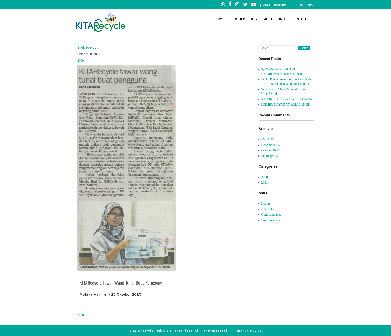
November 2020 (271, 145)
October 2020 (270, 150)
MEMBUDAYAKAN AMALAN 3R (285, 104)
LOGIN (266, 5)
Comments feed (271, 214)
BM (301, 5)
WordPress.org (270, 220)
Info (282, 19)
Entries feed (269, 209)
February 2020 (270, 156)
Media (268, 19)
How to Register (243, 19)
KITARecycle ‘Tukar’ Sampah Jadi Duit (287, 99)
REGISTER (280, 5)
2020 (80, 60)
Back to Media (88, 47)
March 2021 (269, 139)
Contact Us (302, 19)
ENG (310, 5)
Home (219, 19)
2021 (264, 182)
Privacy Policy (248, 330)
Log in (265, 203)
